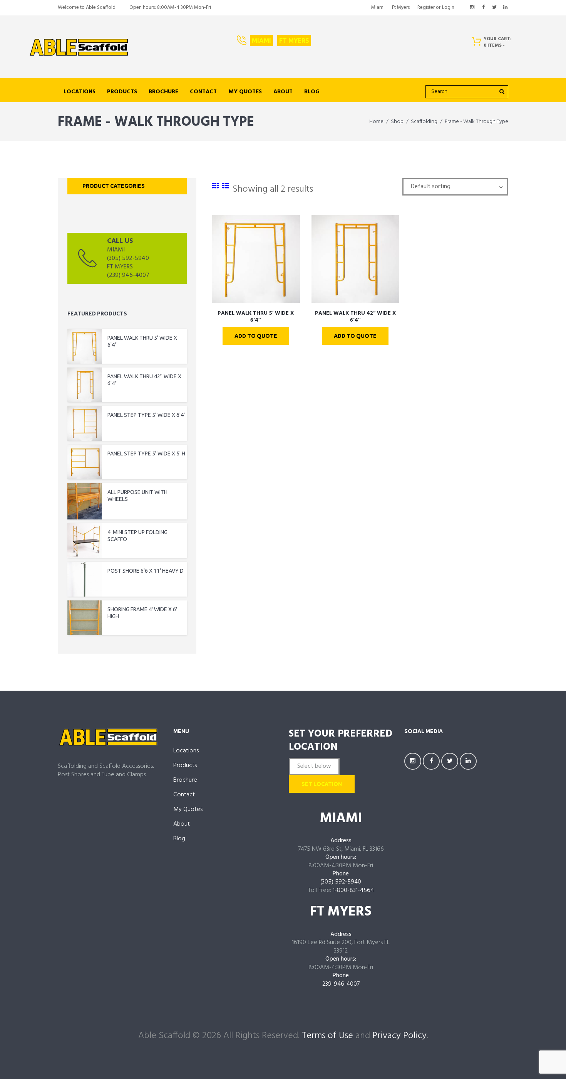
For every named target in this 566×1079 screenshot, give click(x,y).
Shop (397, 122)
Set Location (321, 784)
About (283, 92)
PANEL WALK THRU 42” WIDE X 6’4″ (355, 317)
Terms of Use (327, 1035)
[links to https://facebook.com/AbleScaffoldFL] (483, 8)
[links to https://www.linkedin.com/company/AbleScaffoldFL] (505, 8)
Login (448, 7)
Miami (378, 7)
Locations (79, 92)
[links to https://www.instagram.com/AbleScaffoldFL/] (472, 8)
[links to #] (215, 186)
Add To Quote (255, 336)
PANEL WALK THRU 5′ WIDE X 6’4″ (256, 317)
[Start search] (501, 91)
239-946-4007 (341, 984)
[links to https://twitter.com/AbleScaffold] (494, 8)
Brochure (163, 92)
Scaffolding (424, 122)
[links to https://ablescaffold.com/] (78, 47)
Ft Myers (401, 7)
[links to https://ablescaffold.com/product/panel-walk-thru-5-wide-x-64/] (256, 259)
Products (122, 92)
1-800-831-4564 (353, 890)
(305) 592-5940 (340, 882)
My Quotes (245, 92)
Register (426, 7)
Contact (203, 92)
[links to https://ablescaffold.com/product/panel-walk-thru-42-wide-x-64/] (355, 259)
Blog (312, 92)
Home (376, 122)
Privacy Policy (399, 1035)
